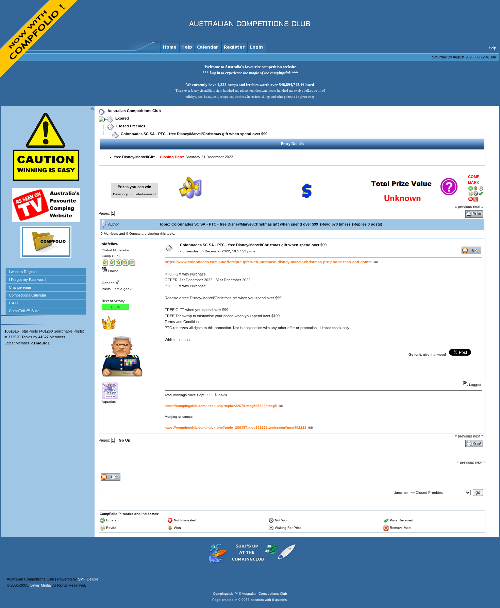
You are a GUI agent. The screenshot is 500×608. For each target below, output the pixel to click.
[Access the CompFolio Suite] (45, 257)
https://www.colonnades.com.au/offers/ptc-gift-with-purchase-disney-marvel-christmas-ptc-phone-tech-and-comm (268, 262)
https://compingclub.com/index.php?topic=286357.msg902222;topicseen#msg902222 (235, 427)
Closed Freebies (130, 126)
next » (478, 206)
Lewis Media (40, 585)
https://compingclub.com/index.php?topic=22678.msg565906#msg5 (221, 406)
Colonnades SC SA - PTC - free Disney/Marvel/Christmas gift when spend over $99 (194, 134)
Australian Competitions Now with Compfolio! (39, 39)
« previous (463, 206)
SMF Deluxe (88, 579)
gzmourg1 (40, 343)
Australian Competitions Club (134, 111)
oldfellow (110, 244)
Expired (122, 118)
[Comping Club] (250, 563)
